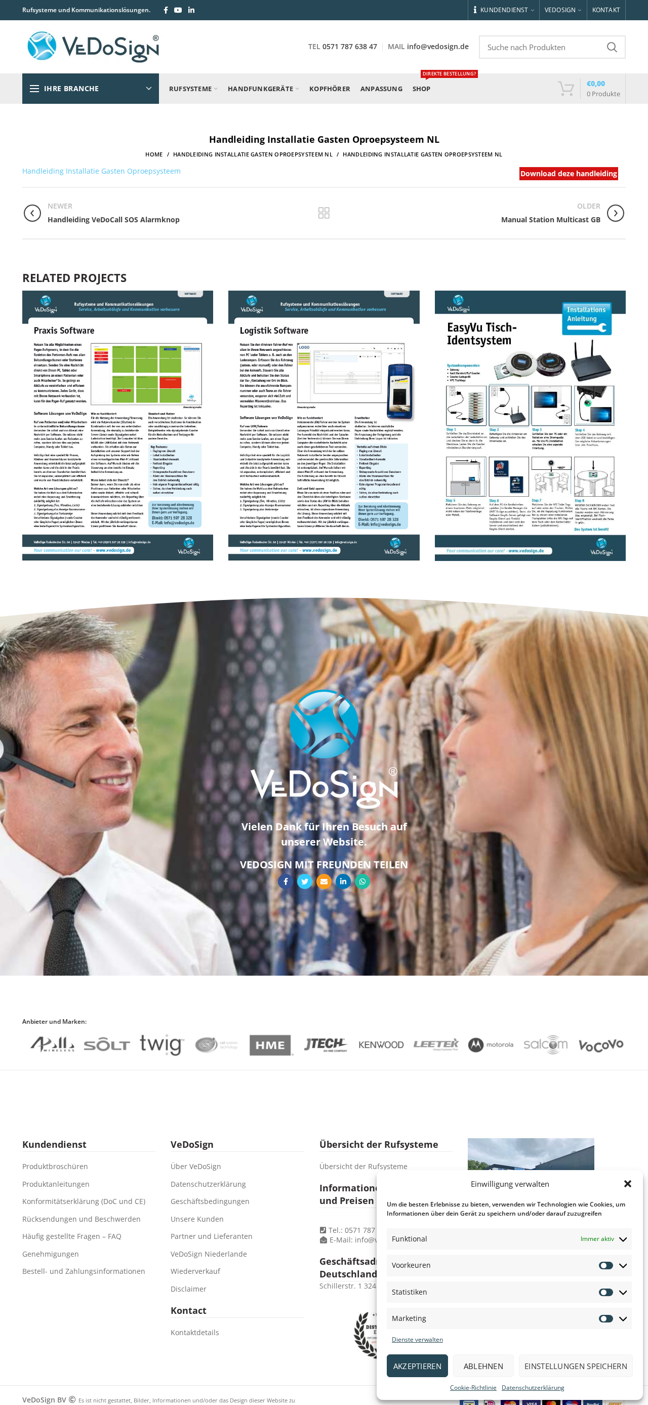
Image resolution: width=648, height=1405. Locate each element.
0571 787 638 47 (349, 46)
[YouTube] (178, 10)
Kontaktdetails (195, 1332)
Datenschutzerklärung (533, 1387)
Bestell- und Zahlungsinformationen (83, 1271)
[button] (628, 1184)
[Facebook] (165, 10)
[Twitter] (304, 881)
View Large (205, 298)
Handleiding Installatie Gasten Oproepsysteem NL (253, 154)
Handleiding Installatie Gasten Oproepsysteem (101, 171)
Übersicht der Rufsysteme (363, 1166)
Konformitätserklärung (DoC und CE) (83, 1201)
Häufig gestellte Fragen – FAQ (72, 1236)
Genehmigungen (50, 1254)
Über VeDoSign (196, 1166)
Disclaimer (189, 1289)
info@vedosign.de (438, 46)
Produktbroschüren (55, 1166)
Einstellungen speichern (575, 1366)
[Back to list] (324, 213)
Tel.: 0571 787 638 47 (363, 1230)
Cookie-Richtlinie (473, 1387)
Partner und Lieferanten (212, 1236)
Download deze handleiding (568, 173)
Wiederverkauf (195, 1271)
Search (612, 47)
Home (154, 154)
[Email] (324, 881)
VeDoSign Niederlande (209, 1254)
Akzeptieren (417, 1366)
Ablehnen (483, 1366)
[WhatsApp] (362, 881)
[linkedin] (191, 10)
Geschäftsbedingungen (210, 1201)
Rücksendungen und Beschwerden (81, 1219)
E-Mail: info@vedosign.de (373, 1240)
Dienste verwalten (417, 1339)
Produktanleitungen (56, 1184)
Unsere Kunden (197, 1219)
